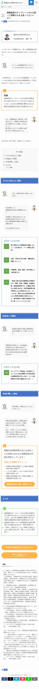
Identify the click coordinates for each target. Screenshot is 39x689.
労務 (5, 21)
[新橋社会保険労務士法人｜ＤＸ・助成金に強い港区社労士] (12, 2)
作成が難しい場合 (12, 162)
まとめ (8, 165)
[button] (4, 679)
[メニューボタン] (36, 2)
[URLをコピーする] (34, 679)
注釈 (11, 167)
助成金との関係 (11, 159)
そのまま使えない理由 (13, 155)
